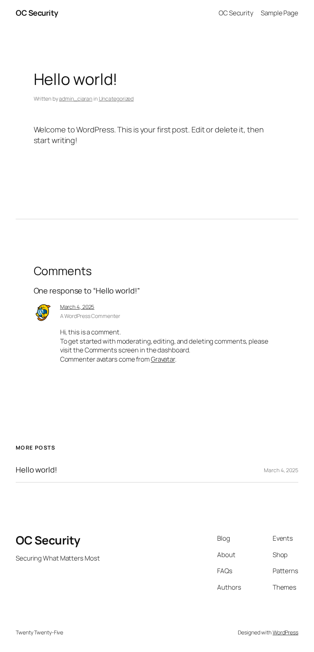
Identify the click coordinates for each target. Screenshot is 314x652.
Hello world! (36, 470)
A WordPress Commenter (90, 315)
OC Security (37, 13)
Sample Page (279, 12)
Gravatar (163, 359)
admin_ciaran (75, 98)
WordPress (285, 632)
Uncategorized (116, 98)
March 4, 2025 (77, 306)
